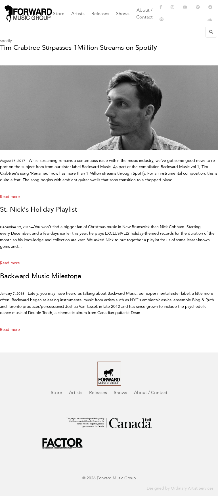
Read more (10, 197)
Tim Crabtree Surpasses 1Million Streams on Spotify (78, 48)
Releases (100, 13)
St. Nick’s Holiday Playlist (38, 210)
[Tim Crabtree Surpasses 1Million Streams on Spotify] (109, 107)
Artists (78, 13)
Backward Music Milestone (40, 276)
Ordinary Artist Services (192, 488)
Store (58, 13)
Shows (122, 13)
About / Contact (144, 13)
